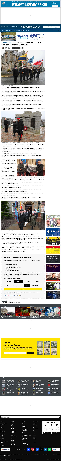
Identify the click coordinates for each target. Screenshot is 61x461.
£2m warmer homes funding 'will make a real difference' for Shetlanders (24, 393)
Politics (12, 429)
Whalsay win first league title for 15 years (25, 389)
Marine (12, 425)
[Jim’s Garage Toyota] (53, 259)
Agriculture (3, 424)
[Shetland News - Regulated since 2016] (5, 449)
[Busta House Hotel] (53, 286)
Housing (12, 424)
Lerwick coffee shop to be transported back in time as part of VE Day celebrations (52, 317)
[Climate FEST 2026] (53, 215)
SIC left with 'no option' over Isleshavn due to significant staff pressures (55, 390)
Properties (35, 421)
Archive (34, 435)
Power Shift (13, 431)
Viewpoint (13, 444)
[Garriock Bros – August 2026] (53, 250)
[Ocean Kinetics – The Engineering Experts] (23, 36)
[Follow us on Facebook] (28, 449)
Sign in (58, 26)
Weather (12, 438)
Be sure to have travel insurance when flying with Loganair (25, 381)
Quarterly (28, 281)
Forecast (34, 432)
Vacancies (24, 443)
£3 (7, 285)
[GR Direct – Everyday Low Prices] (30, 4)
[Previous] (58, 305)
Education (2, 438)
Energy (2, 442)
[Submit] (59, 417)
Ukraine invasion (14, 436)
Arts (1, 425)
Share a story (13, 454)
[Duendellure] (53, 268)
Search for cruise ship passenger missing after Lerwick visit (10, 385)
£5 (13, 285)
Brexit (2, 427)
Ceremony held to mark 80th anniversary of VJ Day (36, 317)
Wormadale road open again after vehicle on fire (55, 385)
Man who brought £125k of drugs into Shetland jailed (10, 381)
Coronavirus (3, 434)
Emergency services (4, 441)
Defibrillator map (36, 444)
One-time (9, 281)
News (2, 421)
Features (24, 423)
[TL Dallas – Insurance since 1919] (53, 232)
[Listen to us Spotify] (49, 449)
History (12, 422)
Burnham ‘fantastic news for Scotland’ (39, 393)
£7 (20, 285)
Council (2, 435)
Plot (33, 427)
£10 (26, 285)
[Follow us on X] (41, 449)
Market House (24, 438)
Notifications (3, 455)
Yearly (37, 281)
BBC (23, 436)
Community (6, 42)
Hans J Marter (7, 47)
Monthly (18, 281)
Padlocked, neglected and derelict (10, 393)
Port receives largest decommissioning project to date (24, 385)
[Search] (59, 30)
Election (2, 439)
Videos (34, 442)
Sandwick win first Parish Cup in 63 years (55, 393)
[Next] (59, 305)
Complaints (39, 454)
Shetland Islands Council (26, 435)
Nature (12, 427)
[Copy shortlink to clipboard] (19, 48)
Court (2, 436)
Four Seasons (24, 430)
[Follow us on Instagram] (32, 449)
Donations (45, 454)
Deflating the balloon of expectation (55, 381)
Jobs (23, 441)
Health (12, 421)
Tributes (23, 426)
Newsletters (35, 439)
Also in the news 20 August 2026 (39, 381)
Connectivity (3, 432)
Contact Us (3, 454)
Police (12, 428)
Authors (34, 438)
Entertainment (3, 443)
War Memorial (18, 302)
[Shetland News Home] (30, 28)
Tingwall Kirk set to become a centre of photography (39, 389)
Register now (47, 432)
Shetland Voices (25, 427)
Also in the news (3, 423)
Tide (33, 433)
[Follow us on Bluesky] (37, 449)
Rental (34, 424)
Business (2, 428)
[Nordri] (53, 295)
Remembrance (10, 302)
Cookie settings (56, 454)
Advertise (8, 454)
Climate (2, 430)
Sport (12, 434)
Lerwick (6, 302)
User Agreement (20, 454)
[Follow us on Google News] (56, 449)
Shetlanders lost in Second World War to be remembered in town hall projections (22, 317)
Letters (12, 441)
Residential (35, 423)
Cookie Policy (33, 454)
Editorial (23, 421)
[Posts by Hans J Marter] (3, 48)
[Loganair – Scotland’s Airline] (53, 277)
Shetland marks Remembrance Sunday (7, 317)
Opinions (13, 440)
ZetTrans (23, 439)
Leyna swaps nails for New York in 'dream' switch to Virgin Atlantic (10, 390)
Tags (34, 437)
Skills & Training (25, 444)
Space (12, 432)
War (14, 302)
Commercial (24, 432)
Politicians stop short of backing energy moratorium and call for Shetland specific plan (40, 386)
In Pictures (24, 425)
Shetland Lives (24, 429)
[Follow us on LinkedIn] (45, 449)
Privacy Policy (27, 454)
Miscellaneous (35, 428)
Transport (13, 435)
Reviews (12, 443)
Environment (3, 445)
